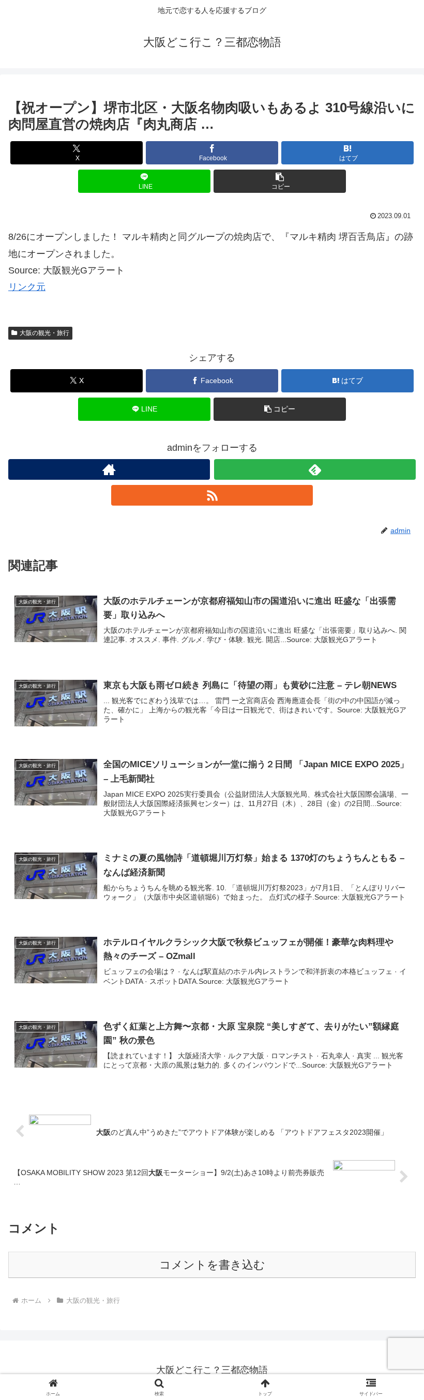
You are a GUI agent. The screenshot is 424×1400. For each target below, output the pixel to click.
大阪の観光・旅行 (44, 333)
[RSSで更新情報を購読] (212, 495)
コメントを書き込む (212, 1264)
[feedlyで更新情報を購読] (315, 469)
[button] (280, 181)
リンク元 (27, 287)
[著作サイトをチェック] (109, 469)
